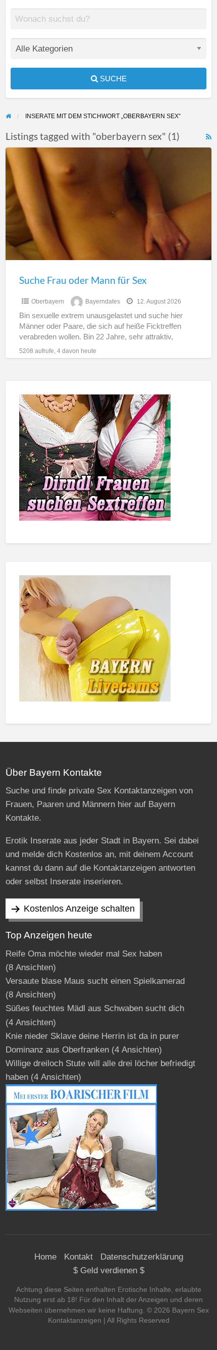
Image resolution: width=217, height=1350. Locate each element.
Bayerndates (102, 301)
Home (45, 1257)
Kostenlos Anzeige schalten (79, 909)
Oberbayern (47, 301)
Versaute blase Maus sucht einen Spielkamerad (95, 981)
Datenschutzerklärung (141, 1257)
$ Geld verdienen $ (108, 1270)
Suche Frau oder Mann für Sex (83, 280)
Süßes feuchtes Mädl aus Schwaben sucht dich (95, 1008)
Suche (112, 78)
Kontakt (78, 1257)
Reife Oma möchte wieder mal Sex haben (84, 954)
